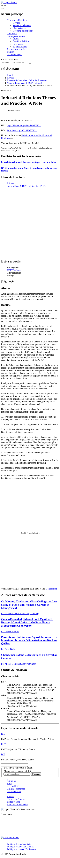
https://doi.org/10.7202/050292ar (22, 130)
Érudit (15, 38)
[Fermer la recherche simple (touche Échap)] (5, 5)
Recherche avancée (16, 49)
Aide (9, 783)
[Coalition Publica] (10, 837)
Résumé (10, 183)
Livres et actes (19, 28)
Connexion (12, 33)
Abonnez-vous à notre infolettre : (18, 771)
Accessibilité (13, 786)
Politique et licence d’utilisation (21, 849)
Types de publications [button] (17, 20)
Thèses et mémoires (22, 25)
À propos (20, 36)
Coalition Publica (21, 41)
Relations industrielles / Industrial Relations (27, 80)
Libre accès (18, 44)
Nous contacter (14, 791)
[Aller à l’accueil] (9, 2)
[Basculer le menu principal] (2, 8)
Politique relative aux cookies (20, 846)
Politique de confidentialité (19, 844)
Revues (16, 23)
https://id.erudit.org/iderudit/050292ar (24, 125)
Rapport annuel (20, 46)
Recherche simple (9, 59)
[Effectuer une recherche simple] (2, 5)
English (10, 52)
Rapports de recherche (23, 30)
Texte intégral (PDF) (16, 186)
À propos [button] (11, 36)
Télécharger (51, 588)
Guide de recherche (16, 789)
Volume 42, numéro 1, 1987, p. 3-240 (24, 83)
